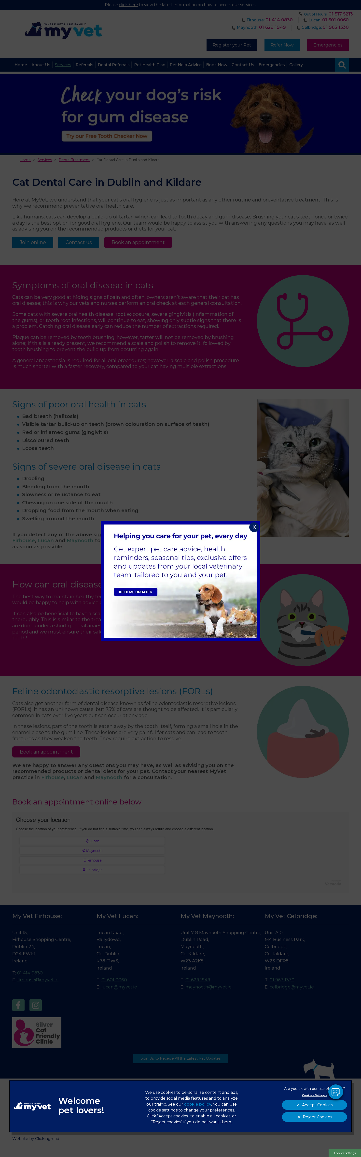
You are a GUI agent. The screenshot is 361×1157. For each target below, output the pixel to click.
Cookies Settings (345, 1153)
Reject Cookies (317, 1117)
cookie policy (197, 1104)
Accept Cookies (317, 1105)
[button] (335, 1091)
